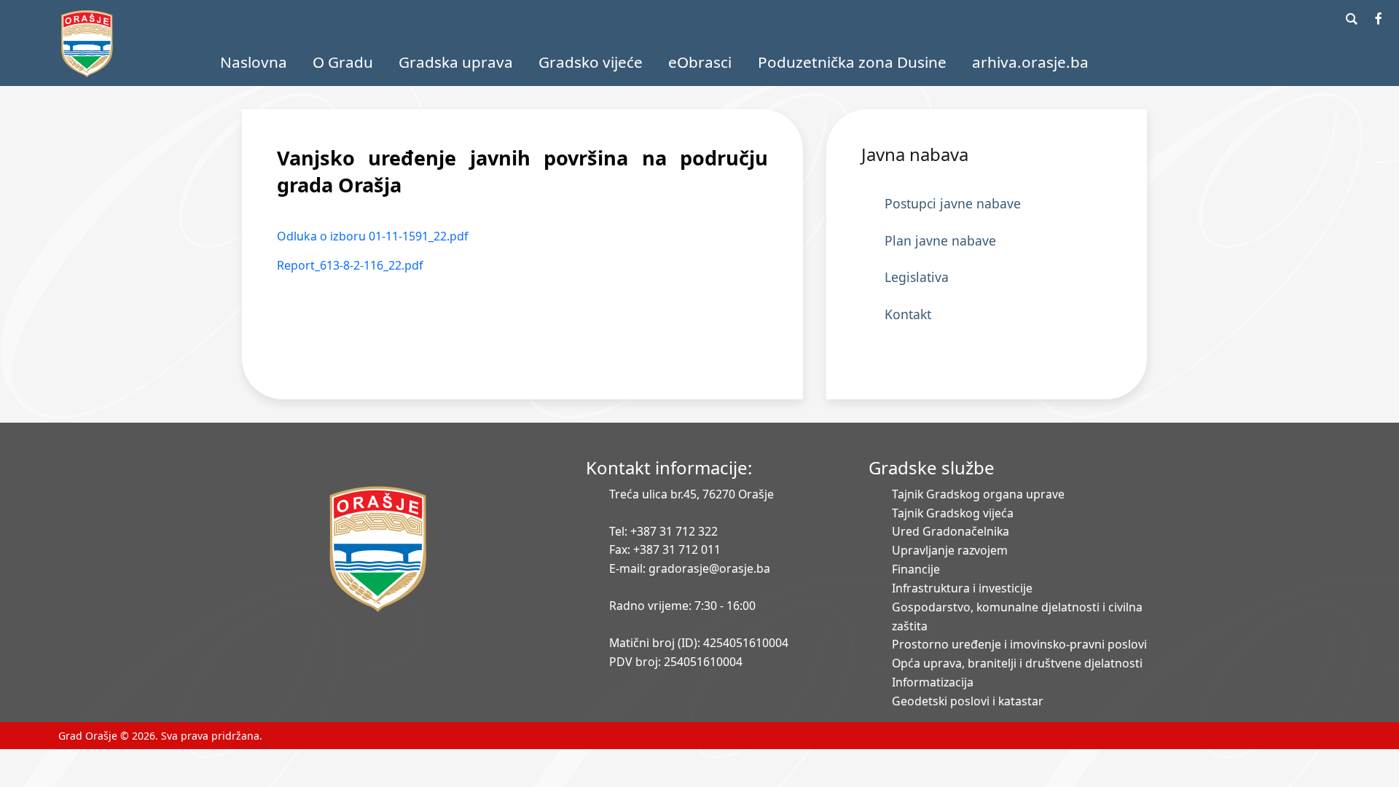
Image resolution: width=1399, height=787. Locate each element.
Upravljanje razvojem (950, 550)
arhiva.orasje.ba (1030, 62)
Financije (916, 569)
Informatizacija (932, 682)
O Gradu (343, 62)
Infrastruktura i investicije (962, 588)
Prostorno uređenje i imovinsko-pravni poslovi (1019, 644)
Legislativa (917, 277)
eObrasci (700, 62)
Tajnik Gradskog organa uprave (978, 494)
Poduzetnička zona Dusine (852, 62)
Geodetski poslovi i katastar (967, 701)
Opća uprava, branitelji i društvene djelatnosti (1017, 663)
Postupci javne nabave (953, 203)
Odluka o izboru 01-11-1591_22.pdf (373, 236)
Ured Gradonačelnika (950, 531)
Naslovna (253, 62)
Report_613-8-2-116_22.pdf (350, 265)
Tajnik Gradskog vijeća (953, 513)
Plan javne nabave (940, 240)
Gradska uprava (456, 62)
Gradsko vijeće (590, 62)
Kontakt (908, 314)
